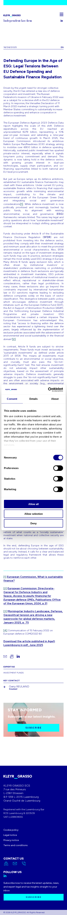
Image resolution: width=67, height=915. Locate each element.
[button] (61, 14)
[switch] (58, 468)
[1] (21, 204)
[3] (5, 611)
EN (62, 47)
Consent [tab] (12, 398)
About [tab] (55, 398)
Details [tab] (33, 398)
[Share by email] (5, 656)
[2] (14, 339)
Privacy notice (11, 840)
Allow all (33, 504)
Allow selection (33, 513)
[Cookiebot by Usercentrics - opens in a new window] (48, 389)
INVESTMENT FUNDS (13, 673)
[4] (5, 630)
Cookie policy (10, 829)
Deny (33, 523)
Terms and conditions (15, 845)
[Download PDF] (11, 656)
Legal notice (10, 835)
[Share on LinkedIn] (18, 656)
